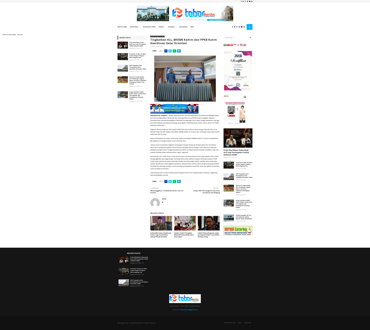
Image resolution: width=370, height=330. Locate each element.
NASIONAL (171, 27)
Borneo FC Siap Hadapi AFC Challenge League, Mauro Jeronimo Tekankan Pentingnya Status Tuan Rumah (137, 80)
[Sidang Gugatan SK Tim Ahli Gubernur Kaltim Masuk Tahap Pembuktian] (229, 217)
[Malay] (241, 45)
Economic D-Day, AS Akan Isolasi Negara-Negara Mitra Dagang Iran (137, 55)
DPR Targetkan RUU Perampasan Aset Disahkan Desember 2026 (137, 67)
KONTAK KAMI (247, 322)
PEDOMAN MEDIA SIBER (230, 322)
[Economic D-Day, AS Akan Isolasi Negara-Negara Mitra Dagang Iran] (123, 56)
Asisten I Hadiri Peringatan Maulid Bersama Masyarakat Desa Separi (184, 235)
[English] (231, 45)
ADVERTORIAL (134, 27)
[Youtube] (242, 27)
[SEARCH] (250, 38)
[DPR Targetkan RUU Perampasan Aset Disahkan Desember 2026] (123, 68)
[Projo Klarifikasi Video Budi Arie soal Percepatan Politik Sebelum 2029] (123, 45)
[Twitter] (235, 27)
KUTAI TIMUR (161, 36)
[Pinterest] (240, 27)
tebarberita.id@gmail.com (189, 310)
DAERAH (161, 27)
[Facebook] (233, 27)
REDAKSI (240, 322)
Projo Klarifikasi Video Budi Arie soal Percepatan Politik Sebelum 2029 (137, 44)
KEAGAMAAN (183, 27)
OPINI (192, 27)
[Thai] (244, 45)
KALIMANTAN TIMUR (149, 27)
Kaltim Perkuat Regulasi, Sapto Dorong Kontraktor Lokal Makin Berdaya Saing (208, 235)
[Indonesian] (235, 45)
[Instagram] (237, 27)
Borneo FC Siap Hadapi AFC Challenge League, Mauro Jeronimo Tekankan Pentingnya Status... (243, 189)
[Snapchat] (244, 27)
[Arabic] (225, 45)
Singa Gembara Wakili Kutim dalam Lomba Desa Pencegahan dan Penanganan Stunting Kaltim (137, 95)
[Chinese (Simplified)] (228, 45)
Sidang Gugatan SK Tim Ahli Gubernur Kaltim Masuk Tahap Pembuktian (244, 217)
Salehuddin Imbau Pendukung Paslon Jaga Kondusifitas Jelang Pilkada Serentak (160, 235)
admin (153, 46)
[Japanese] (238, 45)
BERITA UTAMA (122, 27)
